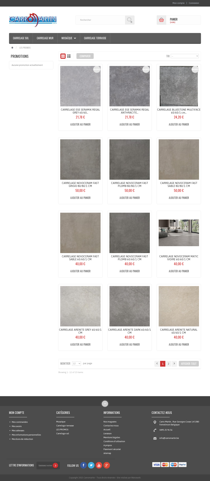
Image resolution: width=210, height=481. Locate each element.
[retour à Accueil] (12, 48)
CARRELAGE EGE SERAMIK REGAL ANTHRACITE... (129, 111)
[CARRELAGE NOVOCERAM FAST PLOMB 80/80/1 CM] (129, 159)
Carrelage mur (45, 38)
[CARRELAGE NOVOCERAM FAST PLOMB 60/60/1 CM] (129, 233)
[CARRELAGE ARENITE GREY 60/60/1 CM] (80, 306)
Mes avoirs (16, 426)
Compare (69, 127)
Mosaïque (60, 421)
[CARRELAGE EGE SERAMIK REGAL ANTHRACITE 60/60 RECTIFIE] (129, 86)
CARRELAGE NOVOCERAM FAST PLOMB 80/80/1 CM (129, 184)
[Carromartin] (32, 20)
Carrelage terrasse (95, 38)
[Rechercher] (130, 20)
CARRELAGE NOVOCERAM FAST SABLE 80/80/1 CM (178, 184)
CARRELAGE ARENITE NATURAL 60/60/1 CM (178, 331)
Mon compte (16, 412)
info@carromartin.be (169, 438)
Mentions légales (112, 437)
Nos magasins (110, 421)
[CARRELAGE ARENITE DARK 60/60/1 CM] (129, 306)
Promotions (20, 56)
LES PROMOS (62, 429)
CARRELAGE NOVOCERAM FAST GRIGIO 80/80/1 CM (80, 184)
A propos (108, 445)
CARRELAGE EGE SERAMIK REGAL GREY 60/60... (80, 111)
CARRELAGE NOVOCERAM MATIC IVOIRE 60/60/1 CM (178, 258)
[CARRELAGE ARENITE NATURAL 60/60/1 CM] (179, 306)
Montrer (65, 363)
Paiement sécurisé (112, 449)
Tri (168, 56)
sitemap (107, 453)
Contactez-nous (111, 425)
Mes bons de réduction (22, 439)
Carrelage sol (21, 38)
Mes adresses (18, 430)
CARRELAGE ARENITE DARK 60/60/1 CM (129, 331)
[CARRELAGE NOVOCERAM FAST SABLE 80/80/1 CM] (179, 159)
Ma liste (92, 127)
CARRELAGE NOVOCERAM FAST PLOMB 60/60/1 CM (129, 258)
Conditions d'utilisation (114, 441)
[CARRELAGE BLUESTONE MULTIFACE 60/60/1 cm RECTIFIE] (179, 86)
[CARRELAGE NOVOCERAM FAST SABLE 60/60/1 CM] (80, 233)
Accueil (107, 429)
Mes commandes (20, 422)
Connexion (194, 3)
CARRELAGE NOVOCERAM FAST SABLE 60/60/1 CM (80, 258)
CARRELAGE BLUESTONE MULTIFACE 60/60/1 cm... (178, 111)
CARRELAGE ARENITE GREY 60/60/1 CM (80, 331)
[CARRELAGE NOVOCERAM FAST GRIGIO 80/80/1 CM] (80, 159)
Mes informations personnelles (26, 435)
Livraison (108, 433)
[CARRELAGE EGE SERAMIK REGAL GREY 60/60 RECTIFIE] (80, 86)
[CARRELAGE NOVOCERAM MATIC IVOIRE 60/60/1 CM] (179, 233)
